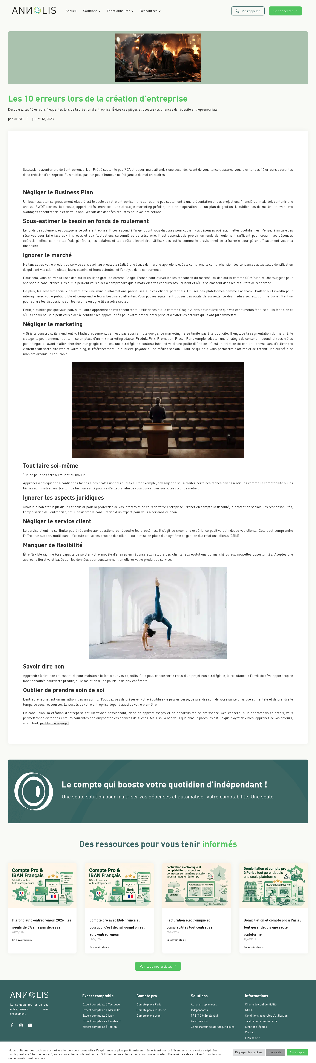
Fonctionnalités (118, 11)
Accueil (71, 11)
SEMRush (252, 278)
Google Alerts (189, 310)
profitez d (47, 723)
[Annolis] (34, 11)
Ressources (149, 11)
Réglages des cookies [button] (248, 1052)
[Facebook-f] (12, 1025)
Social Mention (281, 296)
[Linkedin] (30, 1025)
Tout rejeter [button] (275, 1052)
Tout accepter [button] (297, 1052)
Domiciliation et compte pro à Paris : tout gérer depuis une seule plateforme (272, 927)
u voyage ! (61, 723)
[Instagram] (21, 1025)
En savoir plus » (22, 939)
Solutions (90, 11)
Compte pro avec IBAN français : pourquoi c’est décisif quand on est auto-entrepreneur (117, 927)
